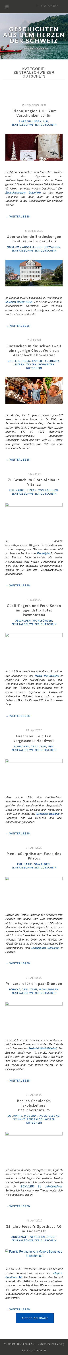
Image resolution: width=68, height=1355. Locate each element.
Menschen (21, 746)
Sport (51, 1236)
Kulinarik (52, 360)
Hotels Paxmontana (47, 675)
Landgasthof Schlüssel (45, 947)
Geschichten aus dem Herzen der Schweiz (34, 34)
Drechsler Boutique (47, 813)
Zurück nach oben (33, 1350)
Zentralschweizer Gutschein (34, 124)
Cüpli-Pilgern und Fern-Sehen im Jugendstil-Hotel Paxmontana (34, 610)
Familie (37, 360)
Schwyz (14, 989)
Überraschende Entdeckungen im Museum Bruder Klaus (34, 238)
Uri (45, 121)
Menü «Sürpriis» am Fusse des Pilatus (34, 855)
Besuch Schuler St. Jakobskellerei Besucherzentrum (34, 1105)
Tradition (38, 746)
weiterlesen (18, 217)
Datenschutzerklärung (51, 1343)
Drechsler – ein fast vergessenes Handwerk (34, 738)
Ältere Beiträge (35, 1318)
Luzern (19, 364)
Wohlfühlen (48, 490)
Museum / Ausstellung (25, 246)
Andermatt (19, 1236)
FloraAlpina (43, 553)
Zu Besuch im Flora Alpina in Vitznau (34, 482)
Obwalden (52, 246)
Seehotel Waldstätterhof (42, 1048)
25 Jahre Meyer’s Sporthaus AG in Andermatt (34, 1228)
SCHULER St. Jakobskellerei (41, 1186)
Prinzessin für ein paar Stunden (34, 983)
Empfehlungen (30, 121)
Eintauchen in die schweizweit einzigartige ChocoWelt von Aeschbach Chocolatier (34, 350)
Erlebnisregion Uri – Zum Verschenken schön (34, 113)
